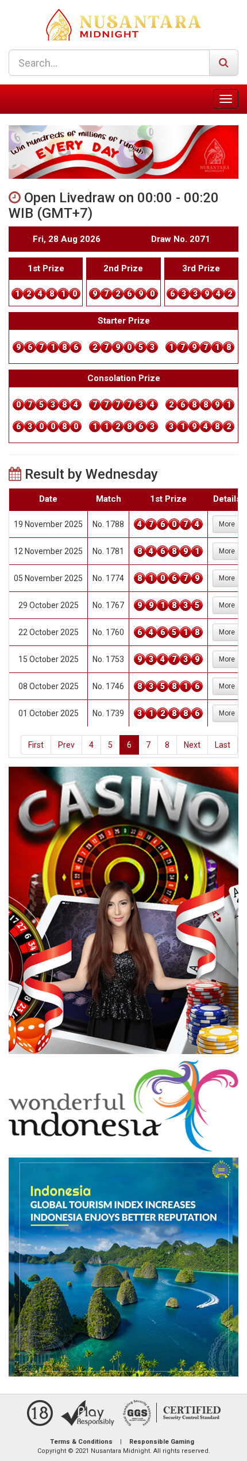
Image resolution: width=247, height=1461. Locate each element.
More (227, 524)
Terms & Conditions (81, 1441)
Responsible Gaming (161, 1441)
